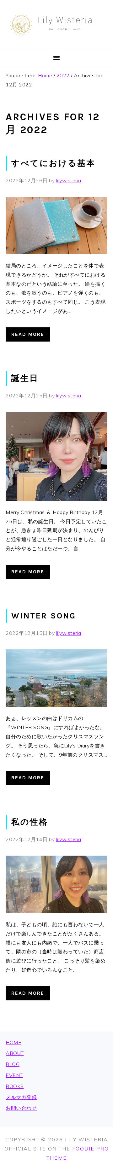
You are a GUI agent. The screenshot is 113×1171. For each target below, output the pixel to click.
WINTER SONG (43, 616)
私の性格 (29, 822)
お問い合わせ (21, 1108)
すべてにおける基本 (53, 163)
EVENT (14, 1075)
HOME (13, 1042)
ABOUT (15, 1053)
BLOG (12, 1064)
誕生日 (25, 378)
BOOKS (15, 1086)
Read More (27, 334)
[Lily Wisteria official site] (56, 42)
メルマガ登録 (21, 1097)
